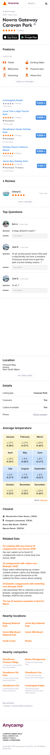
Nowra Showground (35, 659)
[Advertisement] (25, 327)
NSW (4, 15)
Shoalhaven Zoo (33, 672)
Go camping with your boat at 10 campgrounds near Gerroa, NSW (19, 547)
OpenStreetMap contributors (22, 706)
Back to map (10, 11)
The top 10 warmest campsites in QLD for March (23, 602)
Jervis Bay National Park (35, 624)
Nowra (28, 641)
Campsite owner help (12, 734)
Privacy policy (9, 738)
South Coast (12, 15)
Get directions (25, 376)
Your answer (17, 236)
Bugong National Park (11, 624)
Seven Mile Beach (34, 632)
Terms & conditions (11, 740)
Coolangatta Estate (34, 685)
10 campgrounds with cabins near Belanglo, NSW (20, 564)
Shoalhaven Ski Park (11, 674)
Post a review (25, 202)
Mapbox (7, 706)
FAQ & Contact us (10, 736)
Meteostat (43, 500)
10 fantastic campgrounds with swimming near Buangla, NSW (24, 585)
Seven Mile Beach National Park (12, 633)
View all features (25, 82)
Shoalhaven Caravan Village (11, 660)
